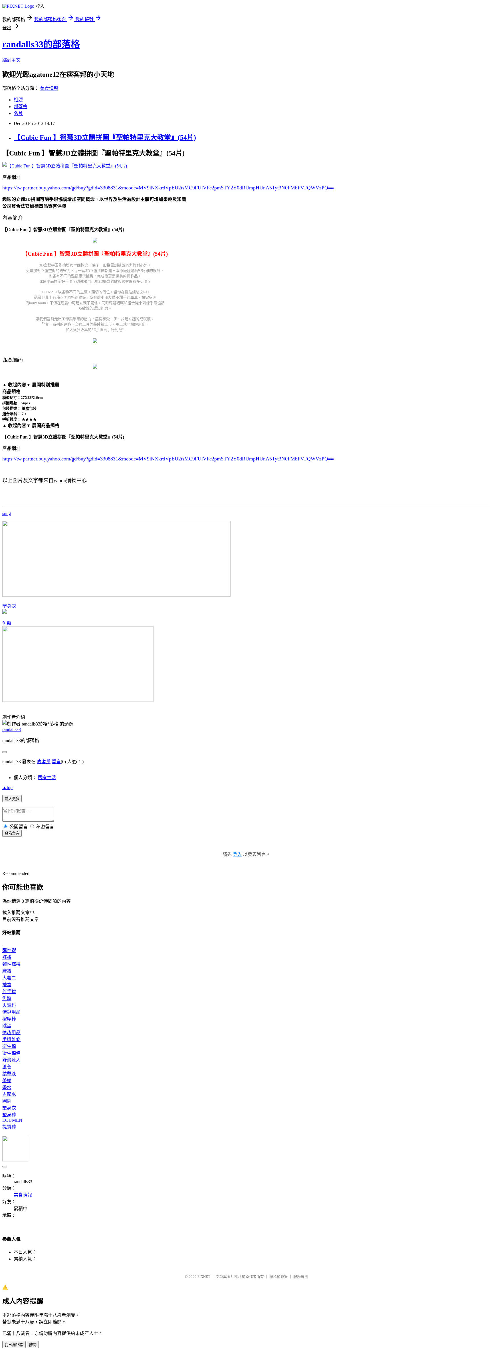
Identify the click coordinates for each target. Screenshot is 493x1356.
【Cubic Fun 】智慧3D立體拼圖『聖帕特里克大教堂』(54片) (105, 137)
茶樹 (6, 1080)
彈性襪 (9, 950)
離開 (33, 1345)
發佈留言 (12, 833)
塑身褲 (9, 1114)
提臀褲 (9, 1126)
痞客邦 (43, 761)
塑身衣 (9, 606)
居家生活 (47, 777)
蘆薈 (6, 1066)
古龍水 (9, 1094)
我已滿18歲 (14, 1345)
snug (6, 513)
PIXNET (203, 1276)
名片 (18, 113)
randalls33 (11, 729)
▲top (7, 787)
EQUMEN (12, 1120)
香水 (6, 1087)
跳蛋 (6, 1025)
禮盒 (6, 984)
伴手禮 (9, 991)
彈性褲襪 (11, 964)
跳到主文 (11, 60)
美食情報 (49, 88)
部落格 (20, 106)
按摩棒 (9, 1019)
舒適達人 (11, 1060)
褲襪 (6, 957)
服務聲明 (300, 1276)
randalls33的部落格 (41, 44)
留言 (56, 761)
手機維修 (11, 1039)
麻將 (6, 971)
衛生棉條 (11, 1053)
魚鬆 (6, 623)
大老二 (9, 977)
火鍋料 (9, 1005)
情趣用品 (11, 1012)
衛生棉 (9, 1046)
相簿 (18, 99)
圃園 (6, 1101)
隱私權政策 (278, 1276)
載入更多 (12, 799)
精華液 (9, 1073)
